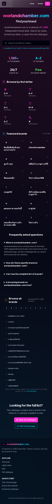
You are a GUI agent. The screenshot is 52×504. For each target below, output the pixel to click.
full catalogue (31, 391)
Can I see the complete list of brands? (24, 274)
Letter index (6, 465)
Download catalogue (10, 489)
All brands (6, 462)
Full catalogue (7, 472)
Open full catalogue (27, 420)
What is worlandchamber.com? (21, 242)
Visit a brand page (27, 426)
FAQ (3, 469)
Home (32, 3)
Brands (40, 3)
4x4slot (25, 48)
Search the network (10, 486)
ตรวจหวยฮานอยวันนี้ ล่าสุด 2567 (38, 48)
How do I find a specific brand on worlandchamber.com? (20, 264)
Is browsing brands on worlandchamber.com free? (18, 283)
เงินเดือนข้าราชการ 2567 (13, 48)
